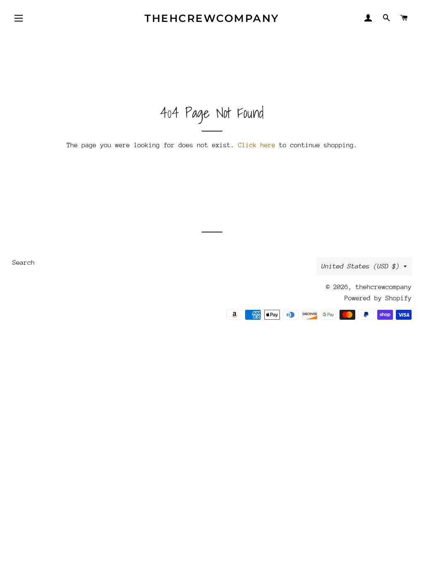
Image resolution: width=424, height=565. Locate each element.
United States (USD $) (360, 266)
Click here (256, 145)
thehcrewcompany (212, 18)
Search (23, 262)
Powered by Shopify (378, 298)
